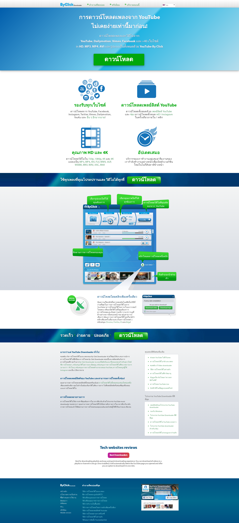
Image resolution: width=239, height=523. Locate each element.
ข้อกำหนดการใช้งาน (68, 498)
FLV (97, 162)
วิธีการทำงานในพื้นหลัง (91, 504)
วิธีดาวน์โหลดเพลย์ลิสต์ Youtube (94, 511)
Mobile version (65, 513)
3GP (109, 162)
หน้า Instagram (164, 114)
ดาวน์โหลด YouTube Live (159, 384)
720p (91, 159)
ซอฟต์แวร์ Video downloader (161, 366)
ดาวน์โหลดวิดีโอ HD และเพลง (161, 362)
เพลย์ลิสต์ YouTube (162, 111)
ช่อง (132, 114)
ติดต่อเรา (63, 501)
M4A (102, 165)
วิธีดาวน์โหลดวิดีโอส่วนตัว (160, 370)
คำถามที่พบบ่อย (97, 5)
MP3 (81, 162)
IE (121, 322)
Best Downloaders (118, 455)
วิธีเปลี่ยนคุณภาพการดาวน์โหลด (94, 501)
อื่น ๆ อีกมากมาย (96, 117)
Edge (128, 322)
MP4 (87, 162)
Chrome (109, 322)
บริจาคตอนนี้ (133, 5)
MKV (85, 165)
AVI (93, 162)
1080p (98, 159)
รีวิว (61, 507)
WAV (91, 165)
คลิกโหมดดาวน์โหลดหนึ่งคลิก (153, 256)
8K (112, 159)
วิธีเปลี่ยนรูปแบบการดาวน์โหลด (94, 498)
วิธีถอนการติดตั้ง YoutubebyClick (94, 520)
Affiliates (63, 503)
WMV (103, 162)
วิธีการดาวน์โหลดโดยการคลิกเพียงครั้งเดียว (99, 508)
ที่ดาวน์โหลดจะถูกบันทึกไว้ (92, 495)
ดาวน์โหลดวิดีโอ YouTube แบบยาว (163, 422)
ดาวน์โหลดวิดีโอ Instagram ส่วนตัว (163, 433)
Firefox (117, 322)
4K (103, 159)
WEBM (78, 165)
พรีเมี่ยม (116, 5)
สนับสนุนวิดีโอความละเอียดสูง (84, 365)
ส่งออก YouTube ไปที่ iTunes (160, 358)
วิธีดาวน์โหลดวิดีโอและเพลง (93, 492)
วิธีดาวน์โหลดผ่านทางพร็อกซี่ (93, 514)
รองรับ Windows (156, 411)
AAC (96, 165)
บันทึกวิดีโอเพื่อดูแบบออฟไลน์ (161, 388)
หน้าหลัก (63, 492)
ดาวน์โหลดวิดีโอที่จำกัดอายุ (160, 374)
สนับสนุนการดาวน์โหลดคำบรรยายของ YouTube (93, 368)
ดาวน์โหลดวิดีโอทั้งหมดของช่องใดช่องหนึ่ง (115, 383)
